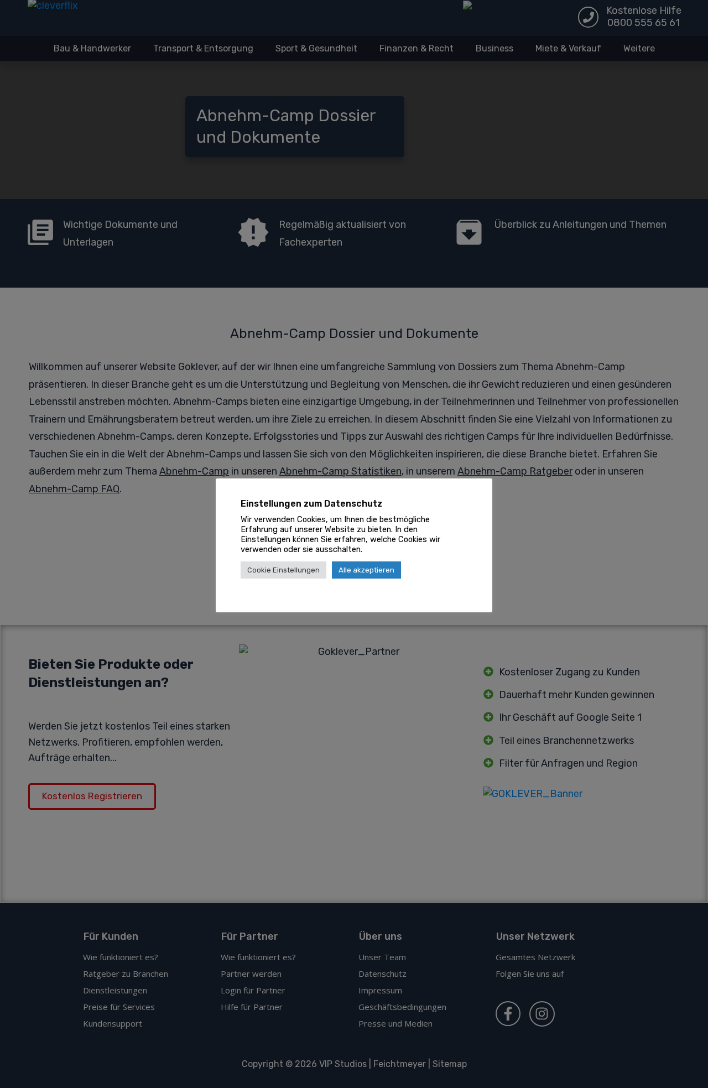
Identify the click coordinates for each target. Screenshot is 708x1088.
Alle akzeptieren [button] (366, 570)
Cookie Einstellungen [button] (283, 570)
